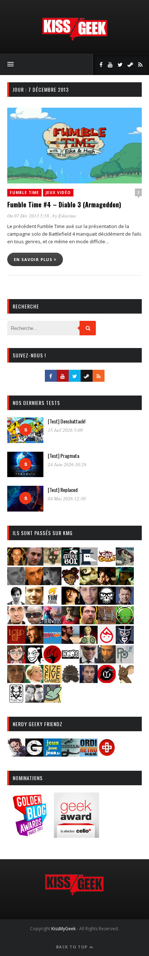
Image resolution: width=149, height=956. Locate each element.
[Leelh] (107, 622)
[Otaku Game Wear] (107, 754)
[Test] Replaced (63, 489)
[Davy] (34, 583)
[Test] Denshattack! (66, 421)
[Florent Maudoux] (125, 583)
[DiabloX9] (52, 583)
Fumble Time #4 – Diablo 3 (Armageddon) (64, 204)
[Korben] (34, 622)
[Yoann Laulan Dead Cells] (52, 622)
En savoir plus (34, 259)
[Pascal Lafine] (89, 661)
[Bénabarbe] (89, 563)
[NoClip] (52, 661)
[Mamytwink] (34, 641)
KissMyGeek (63, 929)
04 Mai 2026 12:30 (67, 498)
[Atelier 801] (70, 563)
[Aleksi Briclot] (16, 563)
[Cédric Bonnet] (16, 583)
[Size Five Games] (52, 680)
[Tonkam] (107, 680)
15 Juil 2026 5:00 (65, 430)
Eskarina (67, 215)
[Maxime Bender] (70, 641)
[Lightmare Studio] (125, 622)
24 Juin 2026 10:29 (67, 464)
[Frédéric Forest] (34, 602)
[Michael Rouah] (107, 641)
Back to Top (72, 946)
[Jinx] (107, 602)
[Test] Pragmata (63, 455)
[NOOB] (70, 661)
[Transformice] (125, 680)
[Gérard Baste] (70, 602)
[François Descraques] (16, 602)
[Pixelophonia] (125, 661)
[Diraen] (70, 583)
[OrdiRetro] (89, 754)
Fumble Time (24, 192)
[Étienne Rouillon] (107, 583)
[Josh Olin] (16, 622)
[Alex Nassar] (34, 563)
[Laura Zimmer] (70, 622)
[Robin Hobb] (16, 680)
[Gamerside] (34, 754)
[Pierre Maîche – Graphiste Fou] (16, 754)
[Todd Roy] (89, 680)
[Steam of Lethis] (70, 680)
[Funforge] (52, 602)
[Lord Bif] (16, 641)
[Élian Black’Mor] (89, 583)
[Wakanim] (34, 700)
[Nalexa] (16, 661)
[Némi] (34, 661)
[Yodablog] (52, 700)
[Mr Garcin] (125, 641)
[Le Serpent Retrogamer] (70, 754)
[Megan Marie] (89, 641)
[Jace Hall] (89, 602)
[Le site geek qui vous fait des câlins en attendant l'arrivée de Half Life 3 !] (74, 39)
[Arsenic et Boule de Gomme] (52, 563)
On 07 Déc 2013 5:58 (28, 215)
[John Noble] (125, 602)
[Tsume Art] (16, 700)
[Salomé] (34, 680)
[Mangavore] (52, 641)
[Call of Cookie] (107, 563)
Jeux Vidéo (58, 192)
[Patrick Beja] (107, 661)
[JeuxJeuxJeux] (52, 754)
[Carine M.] (125, 563)
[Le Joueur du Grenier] (89, 622)
